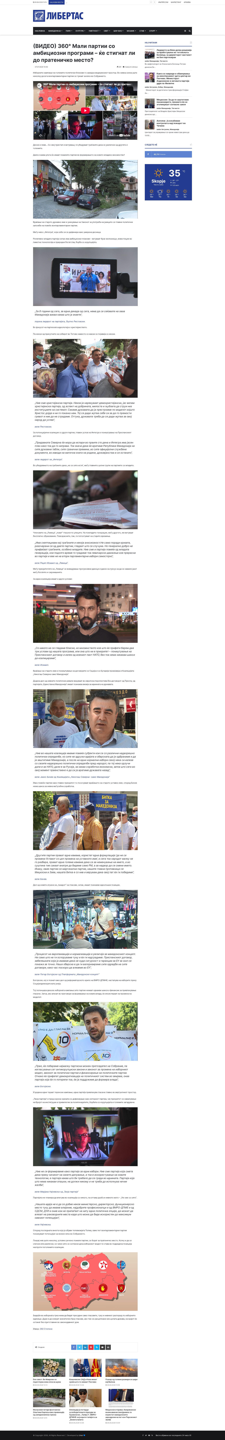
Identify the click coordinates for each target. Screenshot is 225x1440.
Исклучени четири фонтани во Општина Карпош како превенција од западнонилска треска (48, 1412)
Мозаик (130, 31)
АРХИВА (187, 2)
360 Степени (46, 1329)
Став (141, 31)
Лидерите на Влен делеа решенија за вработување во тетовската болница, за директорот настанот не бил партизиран (174, 54)
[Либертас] (58, 16)
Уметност (94, 31)
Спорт (152, 31)
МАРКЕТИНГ (176, 2)
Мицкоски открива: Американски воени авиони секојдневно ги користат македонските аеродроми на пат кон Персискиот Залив (121, 1415)
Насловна (40, 31)
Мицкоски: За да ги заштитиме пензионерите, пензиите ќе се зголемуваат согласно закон (173, 102)
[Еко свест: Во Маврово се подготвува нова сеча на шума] (49, 1368)
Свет (106, 31)
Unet (81, 1435)
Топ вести (163, 61)
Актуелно (153, 87)
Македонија (54, 31)
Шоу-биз (118, 31)
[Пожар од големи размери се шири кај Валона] (121, 1368)
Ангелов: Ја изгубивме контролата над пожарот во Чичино (171, 123)
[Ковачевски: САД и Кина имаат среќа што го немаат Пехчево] (85, 1368)
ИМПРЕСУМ (163, 2)
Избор (160, 87)
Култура (80, 31)
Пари (68, 31)
